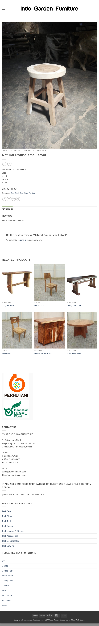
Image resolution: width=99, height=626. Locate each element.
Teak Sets (6, 511)
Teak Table (7, 521)
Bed (4, 590)
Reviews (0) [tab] (7, 209)
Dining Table (8, 581)
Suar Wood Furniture (21, 151)
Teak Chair (7, 516)
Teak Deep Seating (10, 541)
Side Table (7, 595)
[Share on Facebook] (4, 199)
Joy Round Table (74, 353)
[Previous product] (9, 164)
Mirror (4, 605)
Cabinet (5, 585)
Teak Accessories (10, 536)
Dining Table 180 (74, 305)
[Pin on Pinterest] (18, 199)
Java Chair (6, 353)
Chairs (5, 566)
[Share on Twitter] (9, 199)
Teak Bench (7, 526)
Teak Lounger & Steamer (13, 531)
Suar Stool (40, 151)
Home (4, 151)
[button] (3, 9)
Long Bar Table (8, 305)
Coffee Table (8, 571)
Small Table (7, 576)
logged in (22, 240)
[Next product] (4, 164)
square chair (39, 305)
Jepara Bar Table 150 (43, 353)
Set (3, 561)
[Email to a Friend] (13, 199)
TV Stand (6, 600)
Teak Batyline (8, 546)
